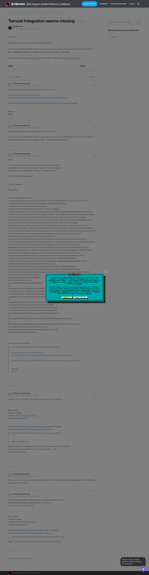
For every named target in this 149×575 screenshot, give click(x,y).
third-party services (60, 292)
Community (104, 4)
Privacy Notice (70, 290)
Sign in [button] (132, 4)
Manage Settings (80, 297)
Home (15, 4)
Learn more (78, 284)
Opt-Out (88, 293)
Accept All (66, 297)
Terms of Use (85, 290)
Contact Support (89, 4)
